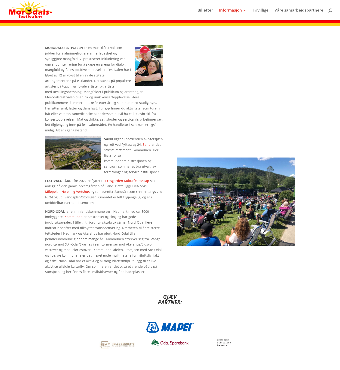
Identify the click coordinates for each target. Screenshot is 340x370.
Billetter (205, 11)
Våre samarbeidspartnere (299, 11)
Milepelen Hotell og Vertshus (67, 191)
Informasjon (230, 11)
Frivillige (261, 11)
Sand (147, 144)
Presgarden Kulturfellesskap (127, 181)
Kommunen (74, 217)
